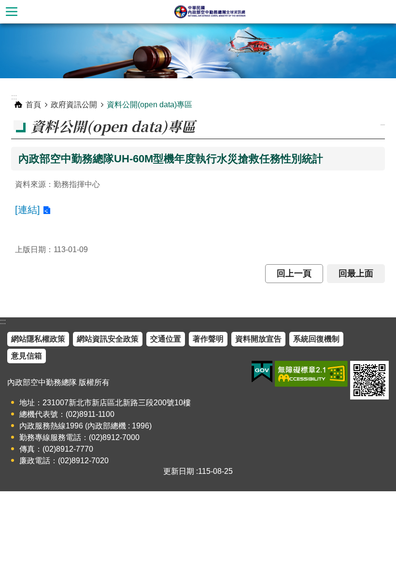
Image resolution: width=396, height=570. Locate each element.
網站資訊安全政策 (108, 339)
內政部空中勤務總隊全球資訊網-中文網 (209, 11)
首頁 (33, 104)
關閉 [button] (11, 11)
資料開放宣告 (258, 339)
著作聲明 (208, 339)
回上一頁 (294, 273)
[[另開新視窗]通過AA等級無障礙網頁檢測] (311, 374)
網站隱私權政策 (38, 339)
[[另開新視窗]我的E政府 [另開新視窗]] (262, 372)
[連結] (27, 209)
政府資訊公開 (74, 104)
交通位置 (165, 339)
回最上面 (356, 273)
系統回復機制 (316, 339)
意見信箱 (26, 356)
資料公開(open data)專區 (149, 104)
